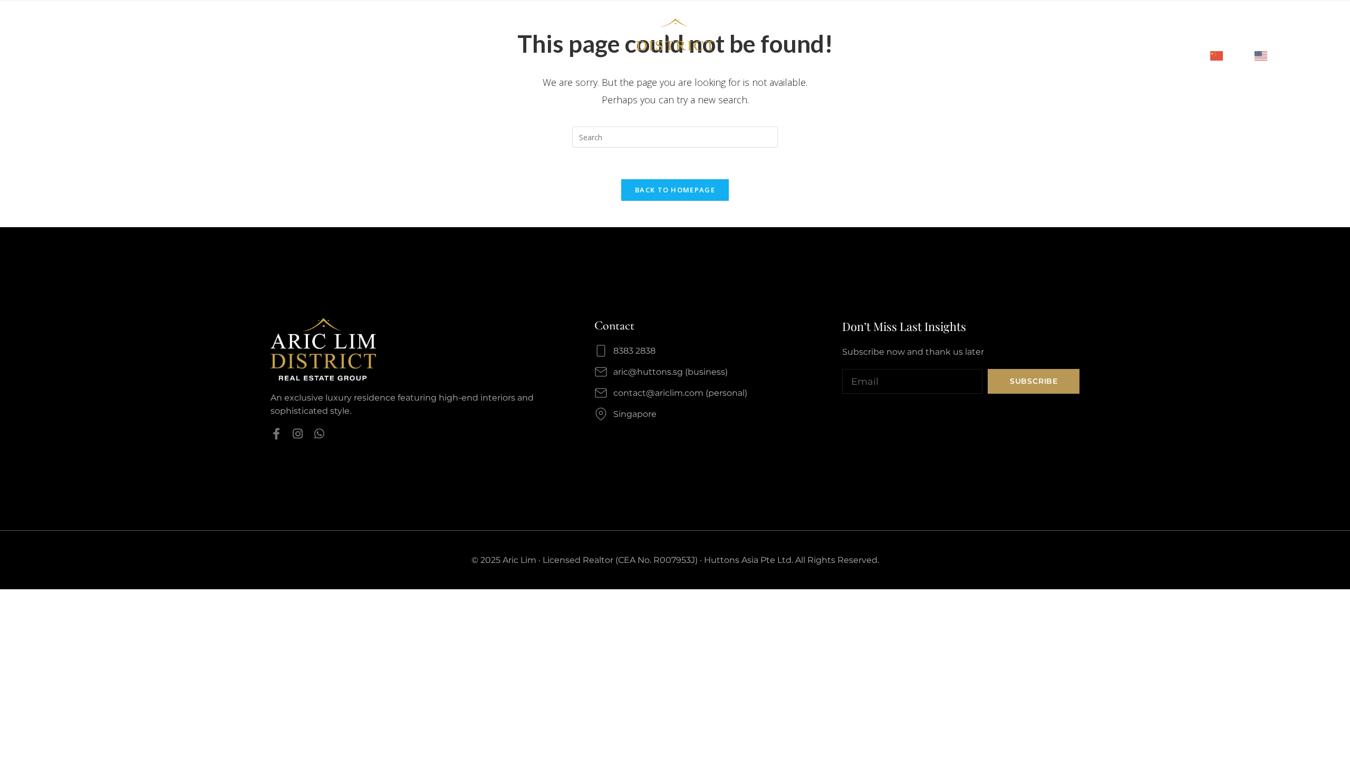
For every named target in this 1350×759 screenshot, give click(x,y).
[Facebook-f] (276, 434)
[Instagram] (298, 434)
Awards (121, 38)
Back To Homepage (675, 189)
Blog (291, 38)
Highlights (168, 38)
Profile (82, 38)
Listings (218, 38)
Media (258, 38)
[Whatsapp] (319, 434)
